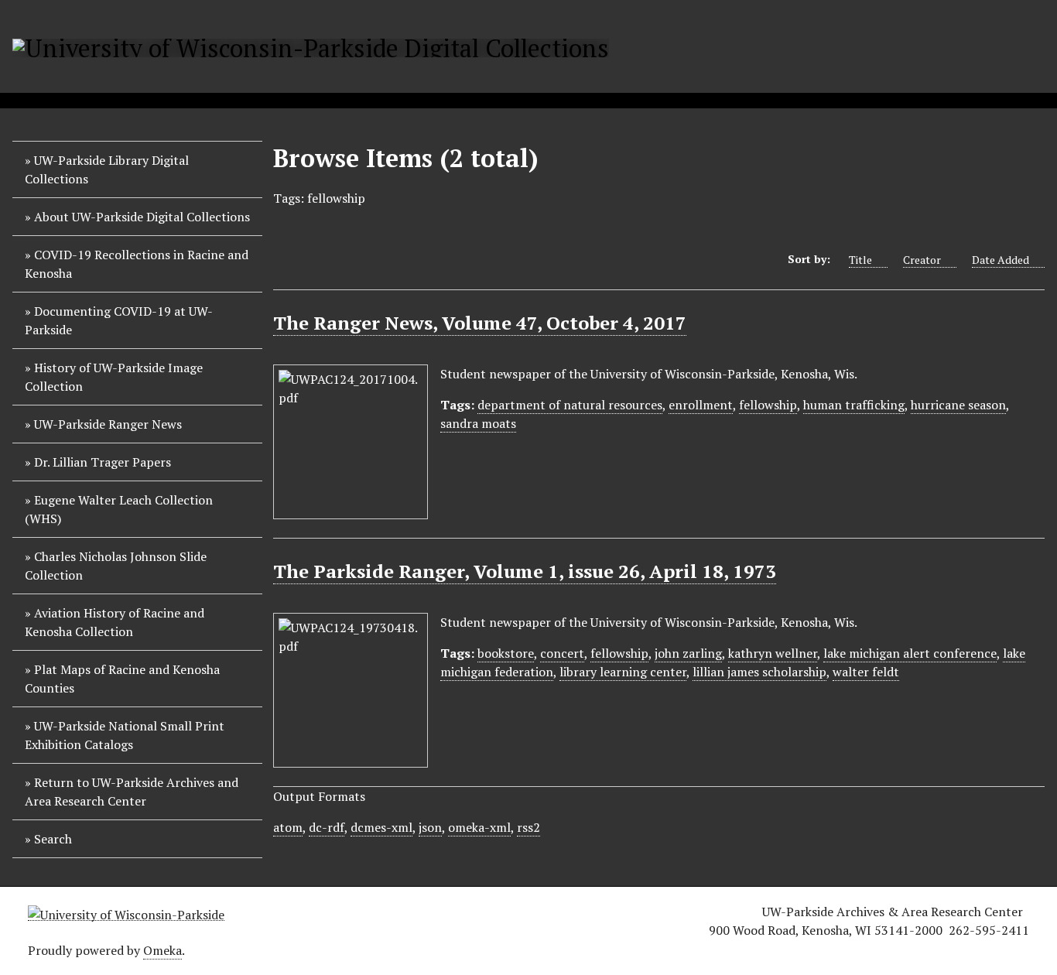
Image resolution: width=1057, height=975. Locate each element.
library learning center (622, 671)
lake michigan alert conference (910, 653)
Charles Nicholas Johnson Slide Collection (116, 565)
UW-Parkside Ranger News (108, 424)
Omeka (162, 950)
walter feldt (866, 671)
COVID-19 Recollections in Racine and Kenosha (136, 264)
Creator (922, 259)
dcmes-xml (381, 827)
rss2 (528, 827)
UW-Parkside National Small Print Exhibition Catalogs (124, 735)
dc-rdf (326, 827)
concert (562, 653)
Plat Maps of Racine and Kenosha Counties (122, 678)
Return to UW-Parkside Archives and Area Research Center (131, 791)
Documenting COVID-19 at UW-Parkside (119, 320)
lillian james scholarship (759, 671)
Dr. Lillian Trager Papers (102, 461)
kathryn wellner (772, 653)
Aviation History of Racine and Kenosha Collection (114, 622)
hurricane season (958, 404)
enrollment (701, 404)
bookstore (505, 653)
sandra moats (478, 423)
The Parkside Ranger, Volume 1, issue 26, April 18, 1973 (524, 571)
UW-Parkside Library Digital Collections (107, 169)
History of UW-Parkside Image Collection (114, 377)
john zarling (688, 653)
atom (288, 827)
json (430, 827)
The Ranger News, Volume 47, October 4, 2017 (479, 322)
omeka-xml (479, 827)
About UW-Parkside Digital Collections (142, 216)
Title (860, 259)
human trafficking (854, 404)
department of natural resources (569, 404)
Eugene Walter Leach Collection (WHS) (119, 509)
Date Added (1000, 259)
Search (53, 838)
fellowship (768, 404)
